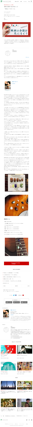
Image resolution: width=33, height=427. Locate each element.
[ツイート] (13, 295)
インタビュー (25, 1)
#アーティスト (5, 16)
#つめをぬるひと (18, 16)
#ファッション (14, 16)
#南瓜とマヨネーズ (10, 16)
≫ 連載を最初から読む (5, 283)
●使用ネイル (5, 19)
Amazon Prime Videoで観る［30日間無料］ (15, 263)
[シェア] (15, 295)
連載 (21, 1)
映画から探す (17, 1)
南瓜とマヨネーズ (15, 81)
